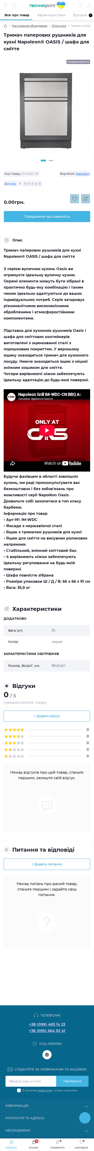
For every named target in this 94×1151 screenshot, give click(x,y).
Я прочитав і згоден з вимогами (50, 1090)
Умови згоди (44, 1090)
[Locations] (80, 5)
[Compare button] (85, 198)
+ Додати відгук (47, 716)
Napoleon (82, 173)
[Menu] (6, 5)
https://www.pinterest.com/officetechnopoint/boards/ (47, 1054)
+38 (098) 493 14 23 (47, 1024)
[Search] (14, 5)
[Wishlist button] (74, 198)
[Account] (89, 5)
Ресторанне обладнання (29, 25)
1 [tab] (43, 160)
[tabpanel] (47, 113)
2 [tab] (51, 160)
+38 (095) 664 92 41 (47, 1031)
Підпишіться (72, 1081)
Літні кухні (59, 25)
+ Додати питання (47, 864)
